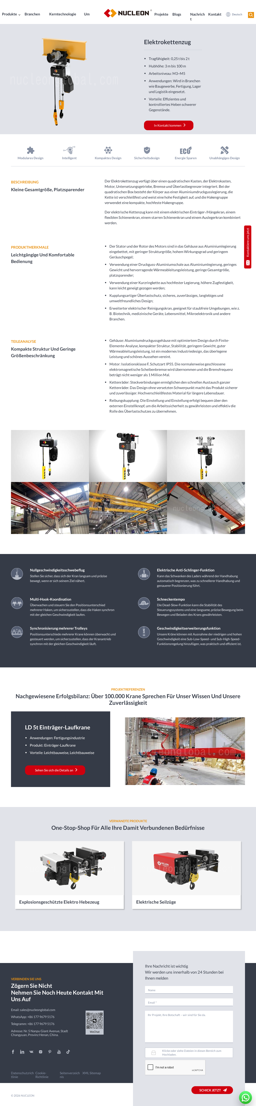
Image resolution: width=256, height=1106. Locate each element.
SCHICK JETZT (210, 1090)
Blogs (176, 14)
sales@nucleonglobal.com (37, 1010)
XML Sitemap (91, 1073)
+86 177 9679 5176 (40, 1017)
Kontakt (214, 14)
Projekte (161, 14)
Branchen (32, 14)
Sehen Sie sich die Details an (54, 770)
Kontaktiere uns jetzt (248, 242)
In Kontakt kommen (167, 125)
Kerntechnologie (62, 14)
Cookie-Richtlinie (41, 1075)
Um (87, 14)
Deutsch (237, 14)
